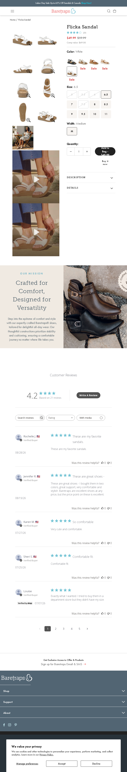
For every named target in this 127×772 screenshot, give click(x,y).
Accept (61, 763)
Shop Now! (86, 2)
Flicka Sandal (24, 19)
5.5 (83, 94)
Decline (96, 763)
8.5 (106, 104)
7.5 (83, 104)
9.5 (83, 114)
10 (94, 114)
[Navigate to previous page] (40, 628)
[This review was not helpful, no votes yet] (108, 463)
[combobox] (60, 418)
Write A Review (88, 395)
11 (106, 114)
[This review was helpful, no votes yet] (102, 463)
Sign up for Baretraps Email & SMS (62, 664)
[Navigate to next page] (87, 628)
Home (13, 19)
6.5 (106, 94)
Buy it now (105, 162)
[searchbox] (27, 417)
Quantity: (73, 144)
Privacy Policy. (47, 754)
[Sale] (72, 60)
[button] (12, 11)
